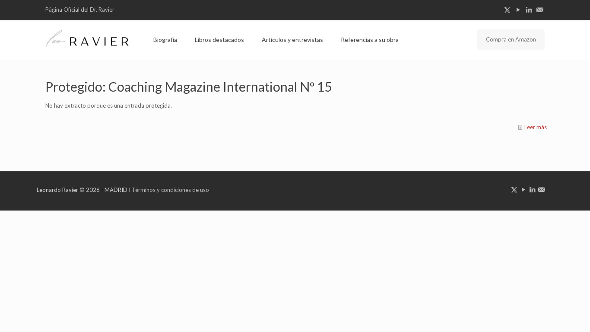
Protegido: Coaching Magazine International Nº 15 (188, 86)
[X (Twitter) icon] (507, 9)
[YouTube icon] (518, 9)
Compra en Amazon (511, 39)
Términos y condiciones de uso (170, 189)
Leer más (535, 127)
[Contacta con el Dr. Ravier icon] (539, 9)
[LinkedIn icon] (529, 9)
